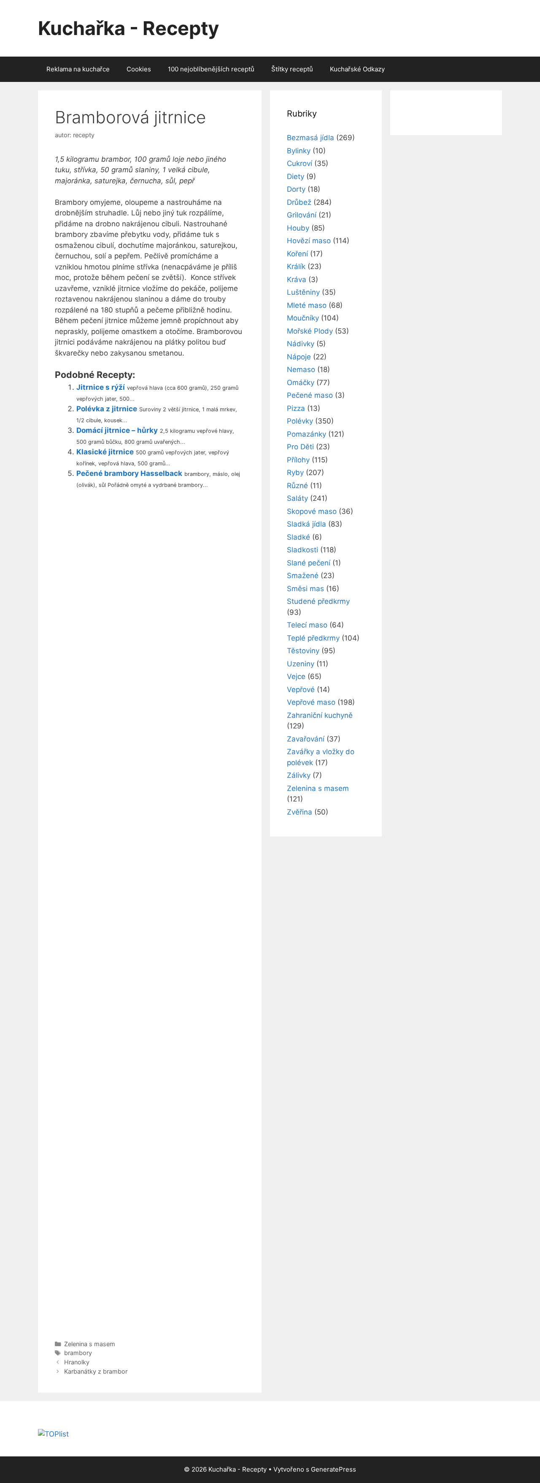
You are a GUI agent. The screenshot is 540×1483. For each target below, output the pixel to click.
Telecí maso (307, 625)
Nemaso (301, 369)
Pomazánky (306, 434)
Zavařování (305, 739)
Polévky (300, 421)
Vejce (296, 676)
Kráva (296, 279)
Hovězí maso (309, 240)
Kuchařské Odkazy (357, 69)
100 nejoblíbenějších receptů (211, 69)
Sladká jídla (306, 524)
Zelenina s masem (89, 1343)
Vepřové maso (311, 702)
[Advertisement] (150, 912)
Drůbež (299, 202)
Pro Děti (300, 447)
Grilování (301, 215)
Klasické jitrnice (105, 452)
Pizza (296, 408)
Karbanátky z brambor (95, 1371)
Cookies (139, 69)
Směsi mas (305, 588)
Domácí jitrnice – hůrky (117, 430)
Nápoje (299, 357)
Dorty (296, 189)
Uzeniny (300, 664)
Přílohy (298, 460)
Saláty (297, 498)
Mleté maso (307, 305)
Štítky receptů (292, 69)
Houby (298, 228)
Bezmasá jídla (310, 137)
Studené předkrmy (318, 601)
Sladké (298, 537)
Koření (297, 254)
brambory (78, 1352)
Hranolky (76, 1362)
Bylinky (298, 151)
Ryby (295, 472)
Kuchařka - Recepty (128, 28)
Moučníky (303, 318)
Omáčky (300, 382)
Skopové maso (312, 511)
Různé (297, 485)
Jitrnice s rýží (100, 387)
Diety (295, 176)
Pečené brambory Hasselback (129, 473)
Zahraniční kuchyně (320, 715)
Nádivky (300, 344)
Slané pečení (308, 563)
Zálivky (298, 775)
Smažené (303, 575)
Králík (296, 266)
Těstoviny (303, 650)
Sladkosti (302, 550)
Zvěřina (299, 812)
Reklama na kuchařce (78, 69)
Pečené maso (310, 395)
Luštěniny (303, 292)
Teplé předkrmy (313, 638)
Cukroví (299, 163)
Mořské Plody (310, 331)
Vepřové (301, 689)
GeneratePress (333, 1469)
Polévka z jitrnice (106, 409)
